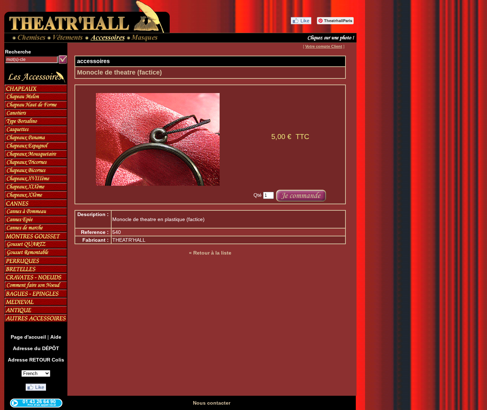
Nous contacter (211, 403)
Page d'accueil (28, 337)
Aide (55, 337)
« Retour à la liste (210, 253)
